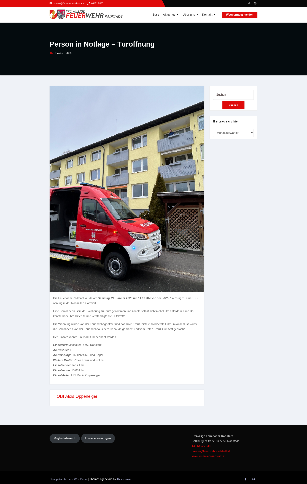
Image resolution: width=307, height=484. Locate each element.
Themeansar (124, 479)
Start (155, 14)
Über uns (189, 14)
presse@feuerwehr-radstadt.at (211, 451)
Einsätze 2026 (63, 53)
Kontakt (207, 14)
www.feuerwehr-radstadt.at (209, 456)
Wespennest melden (240, 14)
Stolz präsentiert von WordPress (69, 479)
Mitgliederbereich (65, 438)
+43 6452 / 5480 (202, 446)
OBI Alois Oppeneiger (77, 396)
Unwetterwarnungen (98, 438)
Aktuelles (169, 14)
